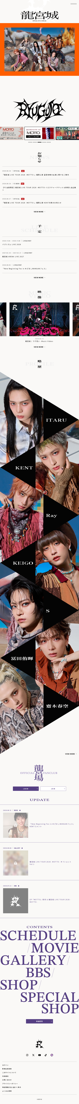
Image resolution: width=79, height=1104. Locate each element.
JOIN (53, 789)
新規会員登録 (7, 1069)
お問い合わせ (7, 1080)
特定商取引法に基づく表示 (11, 1087)
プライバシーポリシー (10, 1084)
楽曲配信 (39, 1021)
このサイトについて (9, 1072)
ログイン (5, 1065)
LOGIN (25, 789)
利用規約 (5, 1076)
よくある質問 (7, 1091)
